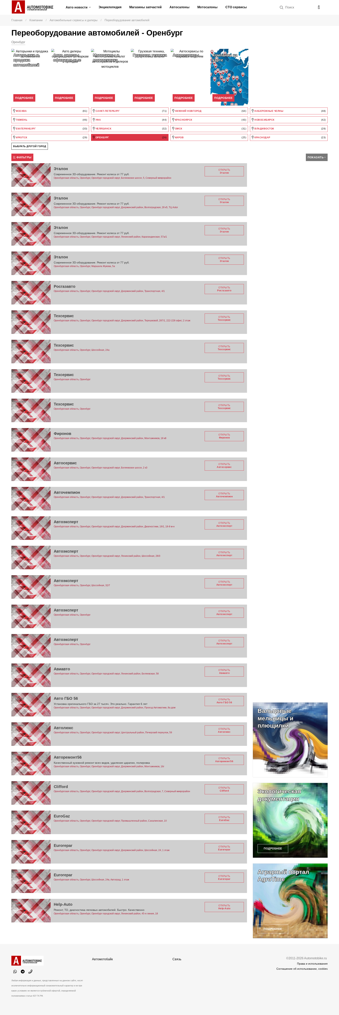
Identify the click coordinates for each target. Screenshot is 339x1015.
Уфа (131, 119)
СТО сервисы (236, 7)
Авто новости (77, 7)
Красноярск (210, 119)
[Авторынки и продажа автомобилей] (30, 77)
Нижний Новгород (210, 111)
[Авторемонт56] (31, 763)
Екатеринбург (51, 128)
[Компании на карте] (229, 77)
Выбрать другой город (29, 146)
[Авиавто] (31, 675)
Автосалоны (180, 7)
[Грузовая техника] (150, 77)
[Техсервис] (31, 322)
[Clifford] (31, 793)
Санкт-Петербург (131, 111)
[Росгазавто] (31, 292)
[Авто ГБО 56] (31, 704)
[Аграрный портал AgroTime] (290, 901)
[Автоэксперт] (31, 528)
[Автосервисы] (190, 77)
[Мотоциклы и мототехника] (110, 77)
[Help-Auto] (31, 910)
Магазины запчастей (145, 7)
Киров (210, 137)
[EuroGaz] (31, 822)
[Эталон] (31, 175)
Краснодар (290, 137)
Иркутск (51, 137)
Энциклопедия (109, 7)
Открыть (224, 171)
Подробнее (24, 97)
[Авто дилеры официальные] (70, 77)
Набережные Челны (290, 111)
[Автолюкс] (31, 734)
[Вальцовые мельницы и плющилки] (290, 739)
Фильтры (24, 157)
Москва (51, 111)
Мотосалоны (207, 7)
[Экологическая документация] (290, 820)
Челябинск (131, 128)
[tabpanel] (30, 77)
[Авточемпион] (31, 498)
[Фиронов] (31, 440)
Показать (316, 157)
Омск (210, 128)
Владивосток (290, 128)
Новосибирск (290, 119)
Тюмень (51, 119)
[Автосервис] (31, 469)
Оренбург (131, 137)
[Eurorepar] (31, 852)
